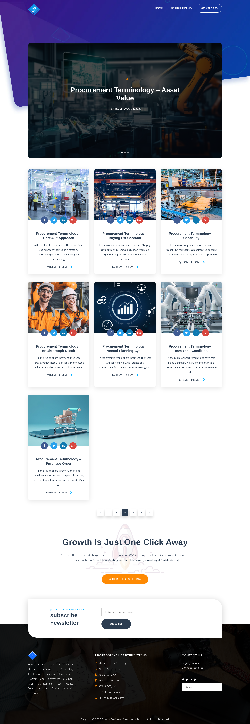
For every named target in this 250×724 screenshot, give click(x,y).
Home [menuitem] (159, 8)
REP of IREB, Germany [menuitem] (111, 697)
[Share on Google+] (73, 220)
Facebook (183, 680)
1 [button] (122, 152)
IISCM (118, 109)
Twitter (187, 680)
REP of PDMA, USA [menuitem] (109, 680)
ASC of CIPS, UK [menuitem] (107, 674)
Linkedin (191, 680)
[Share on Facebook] (44, 220)
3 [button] (128, 152)
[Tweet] (53, 220)
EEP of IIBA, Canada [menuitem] (110, 692)
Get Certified (209, 8)
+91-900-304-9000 (193, 668)
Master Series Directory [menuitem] (112, 663)
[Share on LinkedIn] (63, 220)
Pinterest (195, 680)
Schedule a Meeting (125, 579)
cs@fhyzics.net (190, 663)
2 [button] (125, 152)
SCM (125, 79)
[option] (125, 100)
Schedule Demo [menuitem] (181, 8)
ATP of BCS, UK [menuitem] (107, 686)
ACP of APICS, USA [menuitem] (109, 669)
